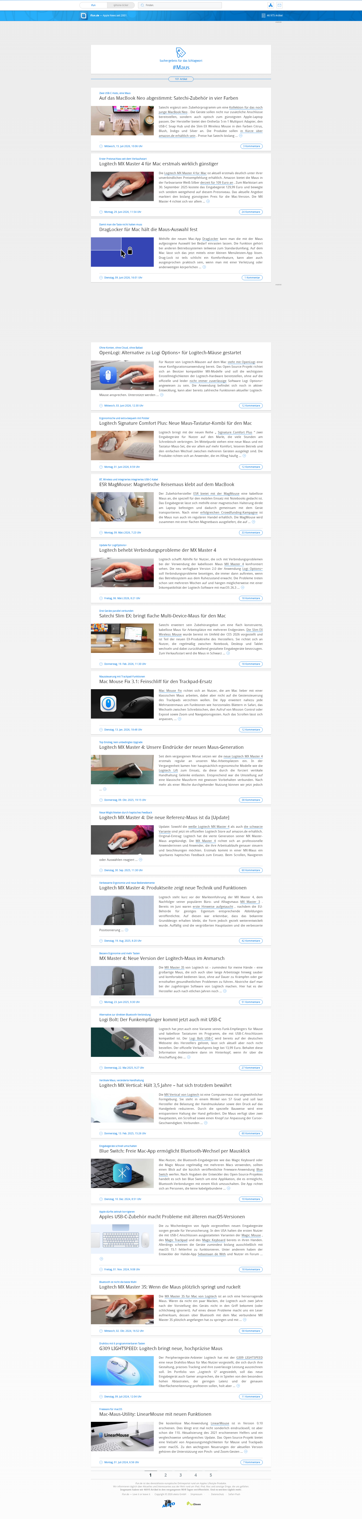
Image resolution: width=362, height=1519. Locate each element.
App (271, 5)
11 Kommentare (251, 1396)
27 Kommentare (251, 1067)
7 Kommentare (251, 1462)
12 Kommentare (251, 405)
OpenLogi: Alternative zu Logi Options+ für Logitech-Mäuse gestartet (170, 353)
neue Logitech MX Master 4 (243, 756)
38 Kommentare (251, 800)
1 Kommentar (252, 277)
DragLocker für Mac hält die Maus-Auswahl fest (148, 229)
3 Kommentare (251, 146)
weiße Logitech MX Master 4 (208, 827)
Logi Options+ (252, 569)
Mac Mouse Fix (170, 691)
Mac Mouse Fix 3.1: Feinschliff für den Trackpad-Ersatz (155, 681)
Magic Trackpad (176, 1240)
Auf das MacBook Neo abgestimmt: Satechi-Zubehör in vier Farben (168, 98)
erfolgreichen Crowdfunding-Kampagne (228, 512)
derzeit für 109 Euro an (216, 182)
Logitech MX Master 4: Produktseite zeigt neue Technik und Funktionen (173, 888)
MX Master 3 (250, 902)
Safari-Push (234, 1494)
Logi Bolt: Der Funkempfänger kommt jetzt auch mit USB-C (160, 1019)
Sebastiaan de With (212, 1254)
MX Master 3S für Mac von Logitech (191, 1296)
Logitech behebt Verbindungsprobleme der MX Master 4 (157, 550)
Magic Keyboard (213, 1240)
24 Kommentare (251, 211)
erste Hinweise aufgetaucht (213, 907)
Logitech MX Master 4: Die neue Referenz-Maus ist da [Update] (164, 817)
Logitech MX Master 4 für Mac (185, 173)
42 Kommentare (251, 940)
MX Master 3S (174, 967)
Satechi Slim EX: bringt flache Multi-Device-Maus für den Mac (162, 616)
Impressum (196, 1494)
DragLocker (210, 239)
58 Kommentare (251, 1330)
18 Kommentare (251, 598)
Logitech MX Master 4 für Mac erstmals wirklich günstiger (158, 164)
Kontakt (279, 5)
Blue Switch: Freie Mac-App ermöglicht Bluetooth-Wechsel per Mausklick (174, 1151)
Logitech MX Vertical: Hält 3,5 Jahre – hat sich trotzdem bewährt (165, 1085)
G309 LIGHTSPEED (249, 1358)
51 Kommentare (251, 1002)
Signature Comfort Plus (235, 432)
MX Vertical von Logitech (181, 1095)
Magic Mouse (251, 1235)
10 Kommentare (251, 1199)
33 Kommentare (251, 532)
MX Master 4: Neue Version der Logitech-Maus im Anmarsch (162, 958)
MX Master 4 (234, 564)
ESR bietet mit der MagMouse (216, 493)
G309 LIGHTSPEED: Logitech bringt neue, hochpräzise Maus (160, 1348)
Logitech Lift (168, 770)
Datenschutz (217, 1494)
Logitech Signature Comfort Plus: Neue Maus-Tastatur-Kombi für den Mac (175, 423)
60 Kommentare (251, 870)
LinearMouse (220, 1423)
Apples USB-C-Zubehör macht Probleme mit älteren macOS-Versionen (172, 1217)
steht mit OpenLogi (241, 362)
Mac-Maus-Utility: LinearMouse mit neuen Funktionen (155, 1414)
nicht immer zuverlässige (208, 381)
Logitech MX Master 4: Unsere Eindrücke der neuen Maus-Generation (171, 747)
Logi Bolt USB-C (201, 1038)
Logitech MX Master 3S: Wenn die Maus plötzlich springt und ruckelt (169, 1287)
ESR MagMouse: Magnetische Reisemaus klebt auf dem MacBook (166, 484)
